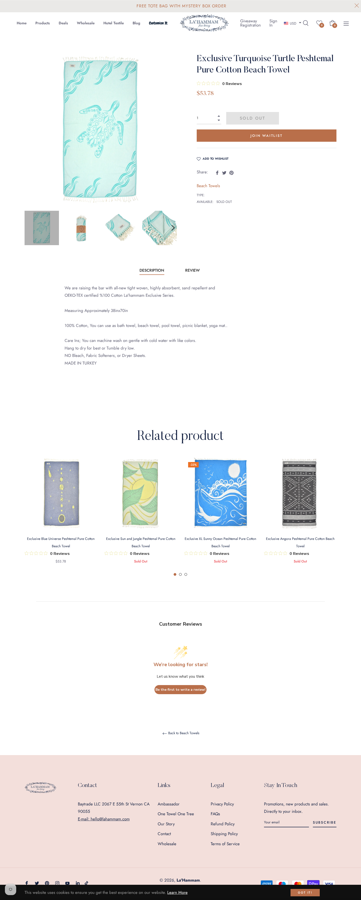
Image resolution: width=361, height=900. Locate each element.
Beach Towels (208, 186)
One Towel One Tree (176, 814)
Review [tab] (193, 270)
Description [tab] (151, 270)
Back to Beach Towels (183, 733)
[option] (61, 517)
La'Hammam (188, 880)
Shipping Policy (224, 834)
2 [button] (180, 574)
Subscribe (324, 822)
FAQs (215, 814)
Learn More (177, 892)
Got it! (305, 892)
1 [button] (175, 574)
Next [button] (173, 228)
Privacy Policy (222, 804)
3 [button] (185, 574)
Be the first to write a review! (180, 689)
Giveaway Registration (250, 23)
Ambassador (169, 804)
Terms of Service (225, 844)
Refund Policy (223, 824)
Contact (164, 834)
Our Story (166, 824)
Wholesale (167, 844)
